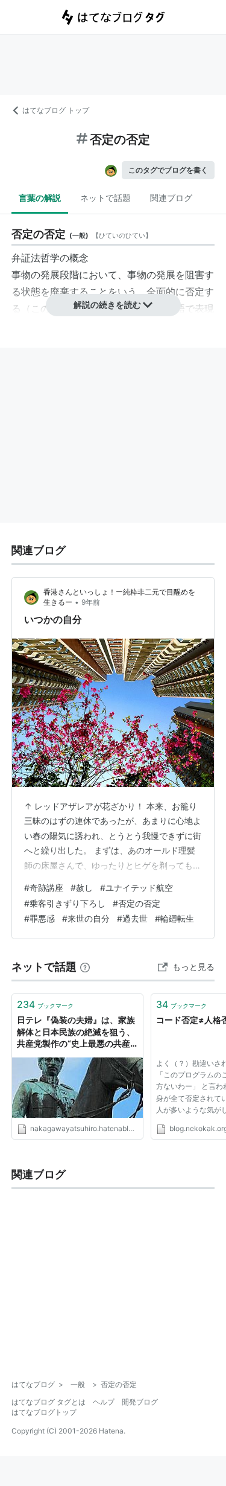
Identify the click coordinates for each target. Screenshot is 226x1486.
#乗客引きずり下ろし (64, 903)
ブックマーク (45, 1004)
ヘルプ (104, 1401)
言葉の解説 (40, 198)
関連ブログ (171, 198)
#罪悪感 (39, 918)
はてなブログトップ (44, 1412)
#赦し (82, 887)
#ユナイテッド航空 (136, 887)
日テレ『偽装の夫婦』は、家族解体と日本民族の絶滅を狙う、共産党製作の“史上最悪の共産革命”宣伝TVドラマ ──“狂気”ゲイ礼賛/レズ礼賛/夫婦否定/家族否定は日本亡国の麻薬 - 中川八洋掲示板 (77, 1032)
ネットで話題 (105, 198)
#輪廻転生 (174, 918)
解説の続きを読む (107, 304)
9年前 (90, 602)
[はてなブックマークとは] (85, 966)
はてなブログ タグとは (48, 1401)
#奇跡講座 (43, 887)
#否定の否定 (136, 903)
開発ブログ (140, 1401)
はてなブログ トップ (55, 110)
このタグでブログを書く (168, 169)
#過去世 (132, 918)
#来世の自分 (86, 918)
